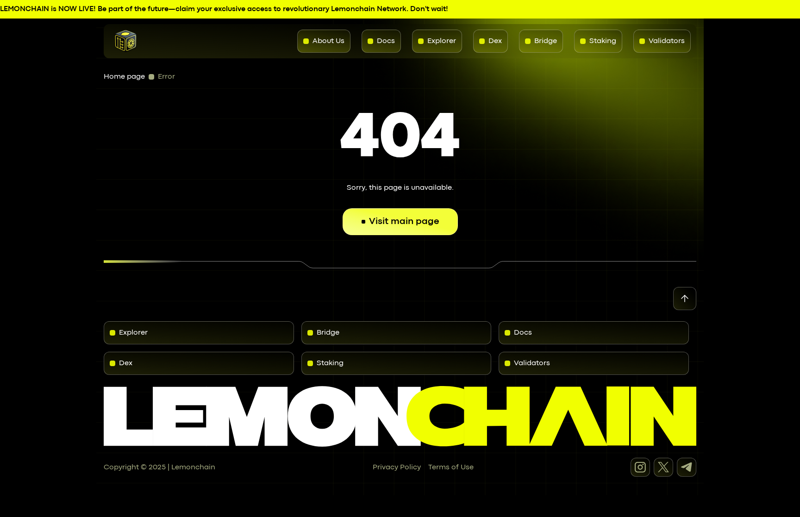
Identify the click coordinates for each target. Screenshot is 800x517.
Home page (124, 77)
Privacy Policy (397, 467)
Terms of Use (451, 467)
